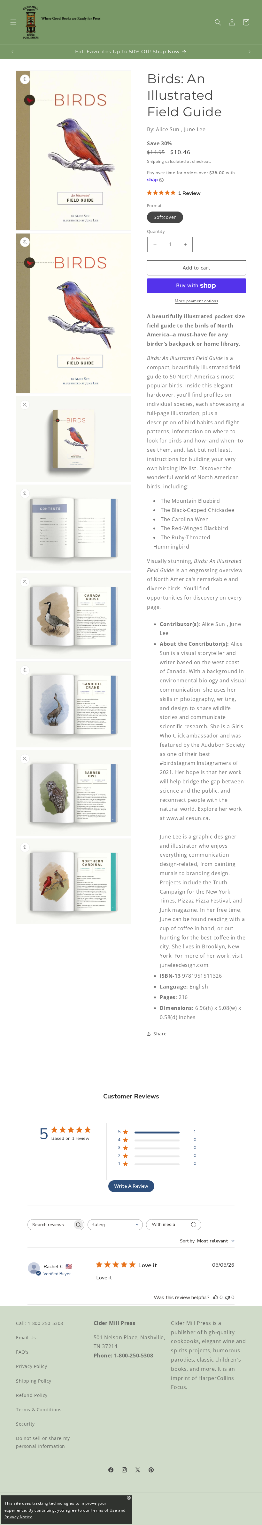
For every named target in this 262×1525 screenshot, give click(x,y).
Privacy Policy (31, 1366)
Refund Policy (32, 1395)
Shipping (155, 161)
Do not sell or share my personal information (43, 1442)
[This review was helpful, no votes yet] (215, 1297)
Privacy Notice (18, 1517)
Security (25, 1424)
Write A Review (131, 1186)
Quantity (156, 231)
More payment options (196, 301)
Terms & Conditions (39, 1409)
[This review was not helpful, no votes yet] (227, 1297)
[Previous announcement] (12, 52)
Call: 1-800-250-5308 (39, 1323)
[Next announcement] (250, 52)
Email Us (26, 1337)
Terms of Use (104, 1510)
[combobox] (115, 1224)
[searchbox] (50, 1224)
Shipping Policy (33, 1381)
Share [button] (160, 1034)
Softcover (165, 217)
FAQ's (22, 1352)
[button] (13, 22)
